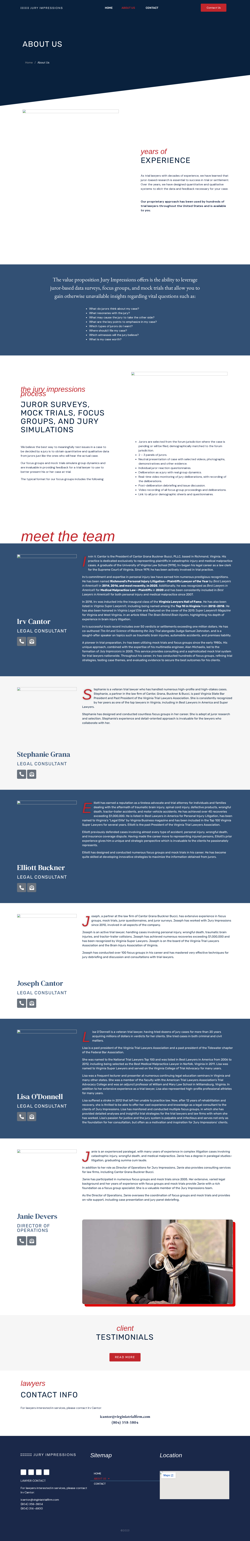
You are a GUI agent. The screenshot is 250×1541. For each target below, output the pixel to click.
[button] (157, 1262)
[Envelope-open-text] (31, 641)
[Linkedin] (46, 1472)
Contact (152, 7)
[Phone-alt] (21, 641)
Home (109, 7)
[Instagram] (39, 1472)
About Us (128, 7)
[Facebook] (23, 1472)
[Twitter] (31, 1472)
